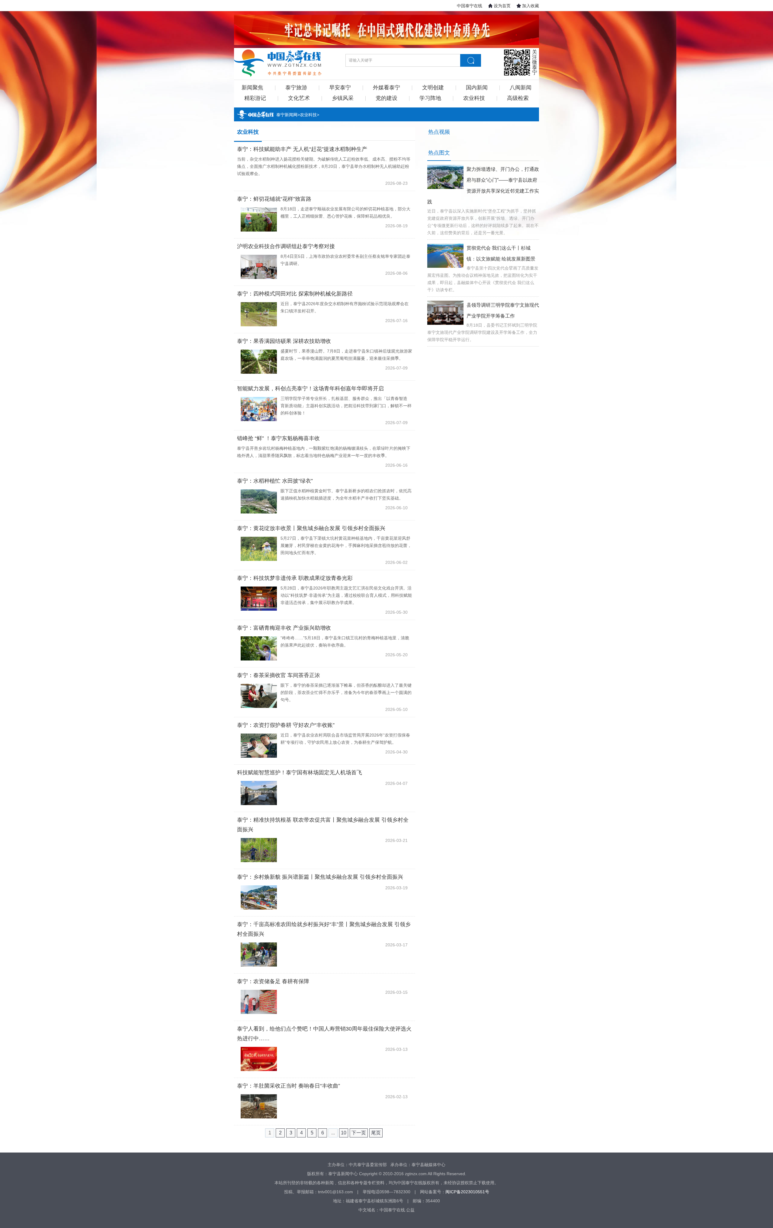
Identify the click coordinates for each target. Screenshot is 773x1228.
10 (343, 1132)
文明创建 (433, 88)
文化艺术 (299, 98)
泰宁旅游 (296, 88)
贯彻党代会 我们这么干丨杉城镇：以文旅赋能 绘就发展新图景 (501, 253)
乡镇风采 (343, 98)
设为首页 (502, 5)
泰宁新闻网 (286, 114)
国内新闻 (477, 88)
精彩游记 (255, 98)
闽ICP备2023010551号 (467, 1191)
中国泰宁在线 (469, 5)
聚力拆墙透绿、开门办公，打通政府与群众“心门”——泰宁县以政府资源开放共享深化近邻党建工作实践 (483, 185)
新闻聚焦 (252, 88)
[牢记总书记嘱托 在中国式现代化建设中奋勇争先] (386, 30)
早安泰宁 (340, 88)
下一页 (358, 1132)
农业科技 (474, 98)
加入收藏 (530, 5)
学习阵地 (430, 98)
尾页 (376, 1132)
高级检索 (518, 98)
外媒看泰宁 (386, 88)
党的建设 (386, 98)
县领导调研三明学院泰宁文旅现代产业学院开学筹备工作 (503, 310)
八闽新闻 (520, 88)
